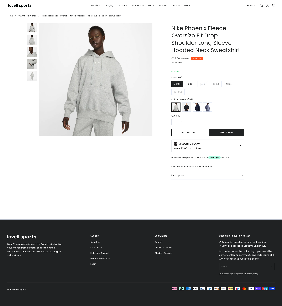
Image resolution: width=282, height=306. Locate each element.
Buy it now (226, 132)
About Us (95, 242)
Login (93, 264)
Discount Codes (163, 247)
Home (10, 16)
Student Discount (164, 253)
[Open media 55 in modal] (147, 28)
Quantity (175, 115)
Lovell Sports (20, 289)
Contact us (96, 247)
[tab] (32, 28)
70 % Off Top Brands (26, 16)
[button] (273, 5)
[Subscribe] (271, 266)
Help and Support (99, 253)
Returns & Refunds (100, 258)
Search (158, 242)
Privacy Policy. (252, 274)
